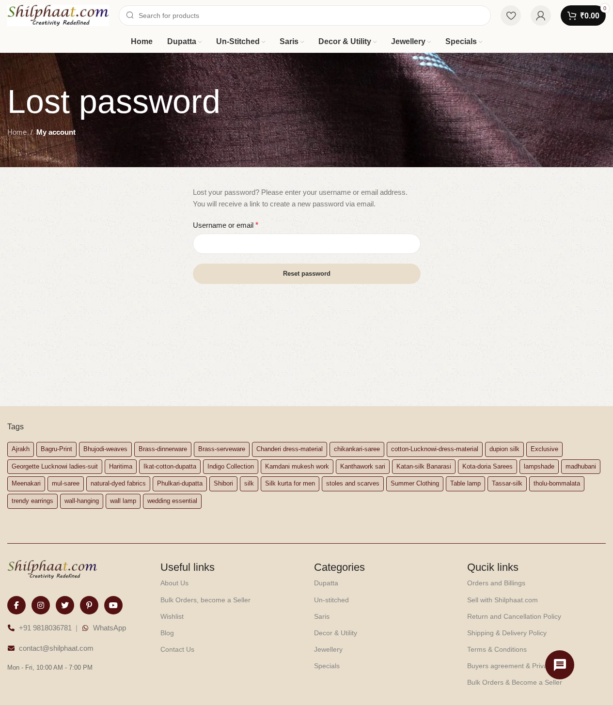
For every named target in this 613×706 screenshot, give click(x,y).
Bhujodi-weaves (105, 449)
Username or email (225, 225)
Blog (167, 633)
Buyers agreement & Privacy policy (520, 666)
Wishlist (172, 616)
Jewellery (328, 649)
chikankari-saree (357, 449)
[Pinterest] (89, 605)
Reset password (306, 273)
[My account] (541, 15)
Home (17, 132)
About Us (174, 583)
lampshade (539, 466)
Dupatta (326, 583)
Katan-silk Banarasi (423, 466)
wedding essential (172, 500)
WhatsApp (109, 628)
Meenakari (26, 483)
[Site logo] (58, 15)
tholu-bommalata (557, 483)
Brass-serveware (221, 449)
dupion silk (504, 449)
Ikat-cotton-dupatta (169, 466)
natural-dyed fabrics (118, 483)
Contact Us (177, 649)
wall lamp (123, 500)
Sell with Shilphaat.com (502, 600)
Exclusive (544, 449)
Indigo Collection (230, 466)
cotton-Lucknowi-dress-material (434, 449)
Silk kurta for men (290, 483)
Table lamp (465, 483)
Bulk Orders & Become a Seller (514, 682)
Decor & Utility (335, 633)
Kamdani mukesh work (297, 466)
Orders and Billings (496, 583)
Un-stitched (331, 600)
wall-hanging (81, 500)
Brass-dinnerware (163, 449)
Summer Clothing (415, 483)
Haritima (120, 466)
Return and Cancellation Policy (514, 616)
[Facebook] (16, 605)
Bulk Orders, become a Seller (205, 600)
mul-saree (65, 483)
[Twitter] (65, 605)
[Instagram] (40, 605)
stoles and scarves (352, 483)
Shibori (223, 483)
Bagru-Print (56, 449)
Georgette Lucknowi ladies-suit (55, 466)
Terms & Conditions (497, 649)
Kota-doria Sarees (487, 466)
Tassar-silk (507, 483)
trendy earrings (32, 500)
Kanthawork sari (362, 466)
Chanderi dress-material (289, 449)
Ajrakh (21, 449)
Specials (327, 666)
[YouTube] (113, 605)
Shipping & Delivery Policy (507, 633)
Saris (322, 616)
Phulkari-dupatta (180, 483)
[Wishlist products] (511, 15)
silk (249, 483)
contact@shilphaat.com (56, 648)
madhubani (581, 466)
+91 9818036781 (45, 628)
